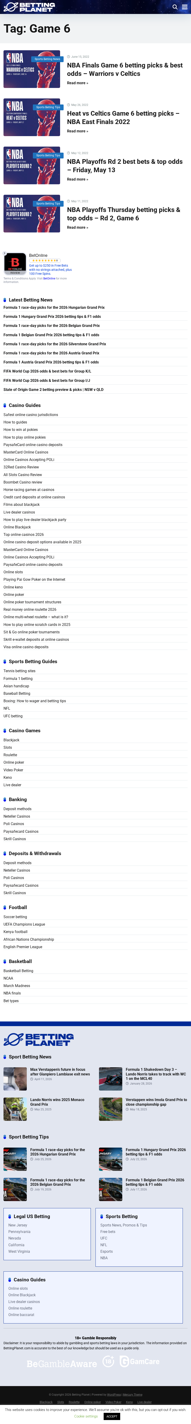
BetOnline (49, 278)
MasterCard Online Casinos (25, 452)
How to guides (15, 422)
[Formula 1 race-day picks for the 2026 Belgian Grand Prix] (15, 1200)
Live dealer (12, 785)
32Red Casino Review (21, 467)
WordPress (114, 1394)
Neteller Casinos (16, 816)
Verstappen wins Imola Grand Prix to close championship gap (156, 1102)
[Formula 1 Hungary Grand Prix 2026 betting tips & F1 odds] (110, 1169)
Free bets (107, 1231)
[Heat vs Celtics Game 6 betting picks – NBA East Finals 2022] (31, 117)
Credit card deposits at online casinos (34, 497)
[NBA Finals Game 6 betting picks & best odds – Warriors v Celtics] (31, 69)
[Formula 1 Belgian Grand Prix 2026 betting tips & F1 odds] (110, 1200)
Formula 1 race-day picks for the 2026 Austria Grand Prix (51, 353)
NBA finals (12, 993)
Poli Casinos (13, 824)
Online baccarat (21, 1315)
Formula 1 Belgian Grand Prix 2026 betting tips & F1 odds (51, 335)
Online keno (13, 587)
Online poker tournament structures (32, 602)
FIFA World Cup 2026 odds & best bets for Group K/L (47, 371)
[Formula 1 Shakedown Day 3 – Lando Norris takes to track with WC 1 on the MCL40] (110, 1089)
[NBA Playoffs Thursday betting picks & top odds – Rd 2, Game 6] (31, 213)
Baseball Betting (16, 693)
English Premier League (22, 947)
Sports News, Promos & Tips (123, 1225)
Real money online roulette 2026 (29, 609)
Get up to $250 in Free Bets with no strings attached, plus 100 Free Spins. (50, 270)
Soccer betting (15, 917)
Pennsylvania (19, 1231)
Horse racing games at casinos (28, 489)
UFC (103, 1238)
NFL (6, 708)
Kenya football (15, 932)
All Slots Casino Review (22, 475)
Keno (7, 777)
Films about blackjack (21, 504)
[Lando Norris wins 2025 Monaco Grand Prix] (15, 1119)
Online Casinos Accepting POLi (28, 459)
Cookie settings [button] (86, 1416)
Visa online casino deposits (25, 647)
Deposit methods (17, 809)
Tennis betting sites (19, 671)
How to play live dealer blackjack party (34, 519)
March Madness (16, 986)
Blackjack (11, 740)
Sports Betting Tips (48, 107)
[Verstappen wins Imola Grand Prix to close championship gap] (110, 1119)
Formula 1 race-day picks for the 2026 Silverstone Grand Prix (54, 344)
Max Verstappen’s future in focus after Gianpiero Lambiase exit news (60, 1071)
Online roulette (20, 1308)
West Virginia (19, 1251)
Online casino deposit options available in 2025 (42, 542)
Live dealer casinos (19, 512)
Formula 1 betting (18, 678)
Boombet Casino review (22, 482)
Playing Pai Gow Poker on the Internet (34, 579)
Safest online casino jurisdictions (30, 415)
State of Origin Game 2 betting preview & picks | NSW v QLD (53, 389)
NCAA (8, 978)
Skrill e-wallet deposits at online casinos (36, 639)
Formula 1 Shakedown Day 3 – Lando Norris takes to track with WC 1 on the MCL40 (156, 1074)
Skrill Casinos (14, 839)
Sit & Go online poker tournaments (31, 632)
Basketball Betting (18, 971)
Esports (106, 1251)
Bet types (11, 1001)
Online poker (13, 594)
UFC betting (13, 716)
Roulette (10, 755)
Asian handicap (16, 686)
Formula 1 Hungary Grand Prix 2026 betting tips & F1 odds (52, 316)
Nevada (14, 1238)
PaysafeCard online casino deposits (32, 445)
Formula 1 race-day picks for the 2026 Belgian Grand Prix (51, 325)
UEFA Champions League (24, 924)
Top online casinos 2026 (23, 534)
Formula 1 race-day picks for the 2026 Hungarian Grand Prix (54, 307)
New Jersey (17, 1225)
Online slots (13, 572)
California (16, 1245)
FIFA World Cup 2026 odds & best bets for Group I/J (46, 380)
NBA (104, 1258)
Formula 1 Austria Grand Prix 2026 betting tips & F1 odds (51, 362)
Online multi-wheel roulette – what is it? (35, 617)
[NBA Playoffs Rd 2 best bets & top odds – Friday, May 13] (31, 165)
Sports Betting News (47, 59)
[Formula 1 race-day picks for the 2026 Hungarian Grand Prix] (15, 1169)
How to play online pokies (24, 437)
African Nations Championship (28, 939)
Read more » (77, 83)
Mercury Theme (132, 1394)
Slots (7, 747)
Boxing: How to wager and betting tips (34, 701)
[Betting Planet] (29, 6)
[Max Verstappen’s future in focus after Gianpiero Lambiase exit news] (15, 1089)
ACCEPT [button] (111, 1416)
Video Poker (13, 770)
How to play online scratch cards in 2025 (36, 624)
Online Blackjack (17, 527)
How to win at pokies (20, 429)
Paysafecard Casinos (20, 831)
